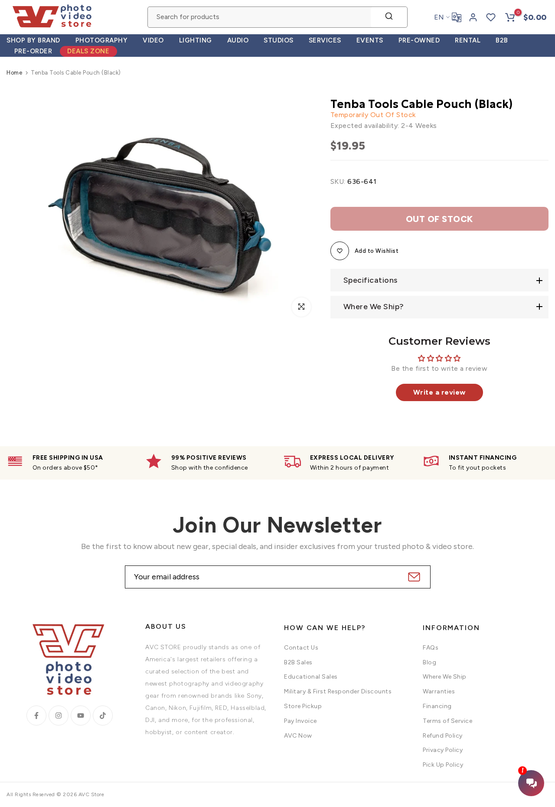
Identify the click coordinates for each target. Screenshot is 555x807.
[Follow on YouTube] (81, 715)
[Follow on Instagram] (59, 715)
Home (14, 72)
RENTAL (467, 40)
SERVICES (325, 40)
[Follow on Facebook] (36, 715)
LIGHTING (195, 40)
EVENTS (369, 40)
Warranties (439, 691)
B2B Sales (298, 662)
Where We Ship (445, 676)
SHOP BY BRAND (33, 40)
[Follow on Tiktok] (103, 715)
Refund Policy (443, 735)
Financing (437, 706)
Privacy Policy (443, 750)
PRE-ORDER (33, 51)
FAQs (430, 647)
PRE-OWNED (419, 40)
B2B (502, 40)
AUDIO (238, 40)
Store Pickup (303, 706)
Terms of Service (447, 721)
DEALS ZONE (88, 51)
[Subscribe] (413, 577)
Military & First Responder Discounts (338, 691)
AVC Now (298, 735)
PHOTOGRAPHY (101, 40)
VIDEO (153, 40)
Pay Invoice (300, 721)
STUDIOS (279, 40)
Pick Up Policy (443, 764)
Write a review (439, 392)
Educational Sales (311, 676)
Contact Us (301, 647)
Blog (429, 662)
